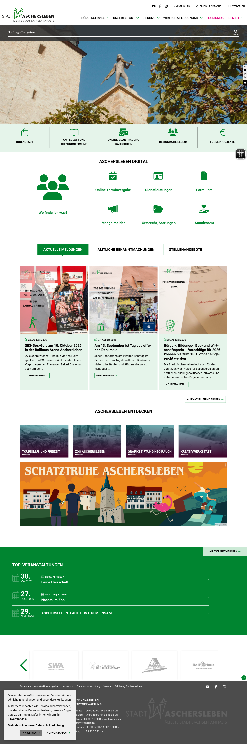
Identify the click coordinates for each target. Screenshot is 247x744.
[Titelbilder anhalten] (245, 82)
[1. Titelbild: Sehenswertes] (245, 67)
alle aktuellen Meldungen (203, 399)
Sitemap (107, 686)
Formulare (25, 686)
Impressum (68, 686)
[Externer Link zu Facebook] (159, 6)
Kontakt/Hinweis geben (46, 686)
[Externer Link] (55, 665)
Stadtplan (238, 6)
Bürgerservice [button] (93, 18)
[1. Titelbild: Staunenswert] (245, 76)
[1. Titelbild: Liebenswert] (245, 70)
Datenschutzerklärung (88, 686)
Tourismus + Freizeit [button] (222, 18)
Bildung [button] (149, 18)
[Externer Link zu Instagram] (165, 6)
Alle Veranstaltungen (223, 551)
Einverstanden (57, 732)
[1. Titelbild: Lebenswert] (245, 73)
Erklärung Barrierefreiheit (128, 686)
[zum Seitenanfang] (243, 677)
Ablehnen (30, 732)
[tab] (62, 249)
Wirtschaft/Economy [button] (181, 18)
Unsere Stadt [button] (124, 18)
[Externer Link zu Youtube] (153, 6)
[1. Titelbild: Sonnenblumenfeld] (245, 78)
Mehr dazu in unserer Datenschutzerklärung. (36, 725)
